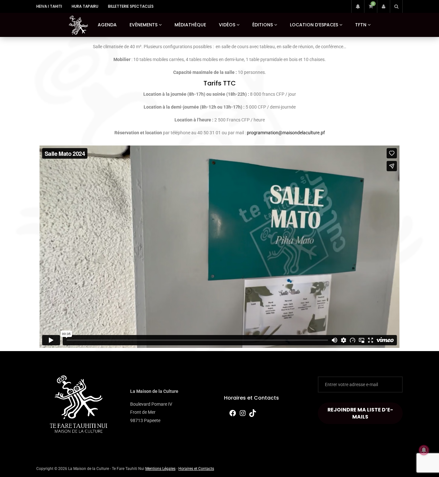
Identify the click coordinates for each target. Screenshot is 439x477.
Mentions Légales (160, 468)
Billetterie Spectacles (131, 6)
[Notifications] (357, 6)
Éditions (262, 25)
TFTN (360, 25)
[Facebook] (233, 415)
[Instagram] (242, 415)
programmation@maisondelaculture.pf (286, 132)
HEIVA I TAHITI (49, 6)
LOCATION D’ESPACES (314, 25)
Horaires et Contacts (251, 398)
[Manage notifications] (424, 450)
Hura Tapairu (85, 6)
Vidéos (227, 25)
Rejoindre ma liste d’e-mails (360, 413)
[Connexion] (383, 6)
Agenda (107, 25)
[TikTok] (252, 415)
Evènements (143, 25)
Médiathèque (190, 25)
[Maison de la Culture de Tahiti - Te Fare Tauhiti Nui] (78, 25)
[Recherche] (396, 6)
